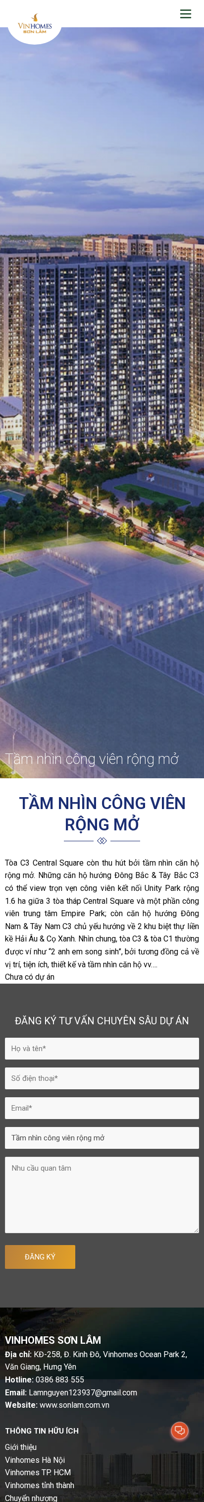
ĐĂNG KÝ (40, 1256)
